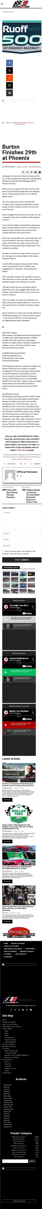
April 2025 (7, 1120)
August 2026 (7, 1085)
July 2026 (6, 1087)
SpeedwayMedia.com (25, 459)
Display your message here (19, 1201)
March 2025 (7, 1122)
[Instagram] (31, 172)
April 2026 (7, 1094)
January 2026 (8, 1100)
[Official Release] (10, 475)
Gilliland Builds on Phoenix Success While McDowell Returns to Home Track (33, 496)
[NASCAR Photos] (39, 172)
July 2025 (6, 1113)
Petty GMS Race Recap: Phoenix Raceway (12, 493)
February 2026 (8, 1098)
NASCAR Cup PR (8, 12)
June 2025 (7, 1116)
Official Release (9, 167)
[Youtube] (35, 172)
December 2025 (8, 1102)
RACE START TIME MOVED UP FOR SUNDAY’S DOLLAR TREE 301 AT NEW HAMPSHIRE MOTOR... (17, 827)
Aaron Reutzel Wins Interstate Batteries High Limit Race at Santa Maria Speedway (18, 908)
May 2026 (7, 1091)
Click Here (21, 450)
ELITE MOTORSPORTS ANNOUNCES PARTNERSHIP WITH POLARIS (16, 868)
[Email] (9, 85)
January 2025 (8, 1127)
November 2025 (8, 1105)
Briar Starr (5, 913)
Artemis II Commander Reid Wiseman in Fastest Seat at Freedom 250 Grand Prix (18, 785)
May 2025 (7, 1118)
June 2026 (7, 1089)
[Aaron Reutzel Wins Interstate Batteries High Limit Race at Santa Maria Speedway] (19, 895)
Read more (7, 799)
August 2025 (7, 1111)
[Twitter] (27, 172)
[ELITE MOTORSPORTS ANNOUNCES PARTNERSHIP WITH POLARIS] (19, 855)
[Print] (9, 93)
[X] (9, 70)
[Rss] (27, 1009)
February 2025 (8, 1124)
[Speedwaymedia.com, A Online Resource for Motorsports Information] (21, 4)
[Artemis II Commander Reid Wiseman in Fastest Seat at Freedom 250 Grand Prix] (19, 772)
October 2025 (8, 1107)
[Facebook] (9, 63)
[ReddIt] (9, 78)
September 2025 (8, 1109)
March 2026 (7, 1096)
